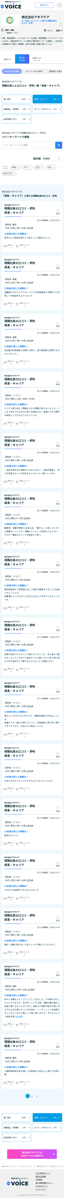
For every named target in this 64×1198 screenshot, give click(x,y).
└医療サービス (11, 32)
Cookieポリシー (42, 1186)
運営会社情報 (41, 1176)
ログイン (44, 5)
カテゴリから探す (11, 71)
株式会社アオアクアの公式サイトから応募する (32, 1154)
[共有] (60, 23)
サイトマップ (41, 1189)
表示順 (37, 158)
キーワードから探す (34, 71)
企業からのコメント (36, 59)
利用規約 (39, 1179)
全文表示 (19, 1016)
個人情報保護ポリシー (44, 1182)
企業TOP (7, 59)
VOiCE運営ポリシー (43, 1173)
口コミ (22, 58)
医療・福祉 (9, 30)
